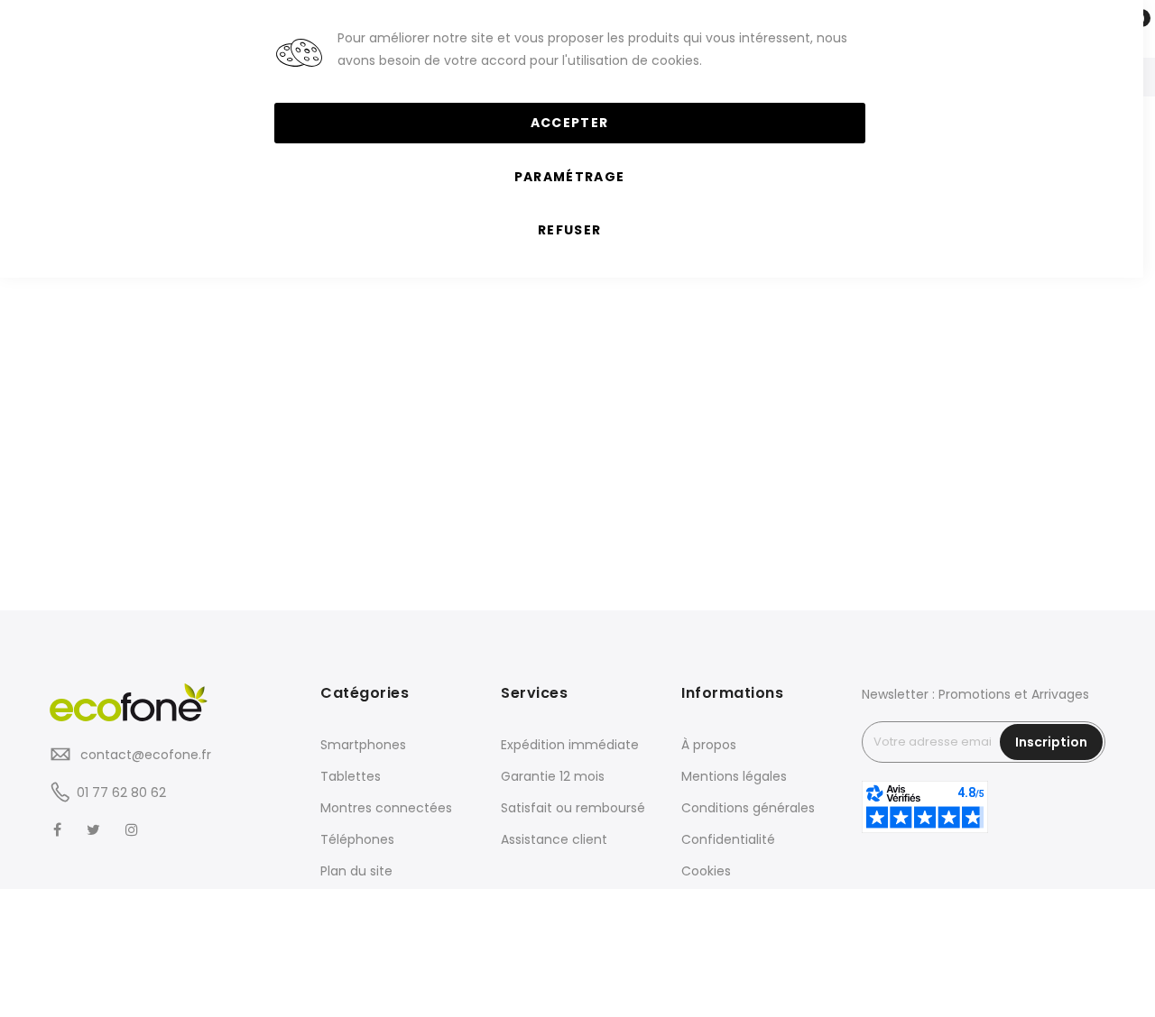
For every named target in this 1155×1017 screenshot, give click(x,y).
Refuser (569, 230)
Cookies (706, 871)
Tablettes (350, 776)
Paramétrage (569, 177)
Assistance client (554, 839)
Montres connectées (386, 808)
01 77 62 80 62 (121, 792)
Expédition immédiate (570, 745)
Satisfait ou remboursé (573, 808)
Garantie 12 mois (553, 776)
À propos (708, 745)
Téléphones (357, 839)
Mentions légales (734, 776)
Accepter (570, 123)
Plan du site (356, 871)
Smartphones (363, 745)
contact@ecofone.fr (144, 755)
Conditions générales (748, 808)
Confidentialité (728, 839)
